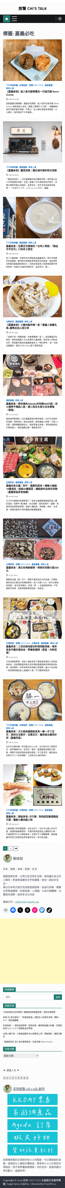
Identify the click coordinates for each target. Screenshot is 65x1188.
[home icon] (6, 18)
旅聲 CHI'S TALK (32, 8)
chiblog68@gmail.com (27, 901)
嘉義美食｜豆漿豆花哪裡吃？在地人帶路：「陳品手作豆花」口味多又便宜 (32, 248)
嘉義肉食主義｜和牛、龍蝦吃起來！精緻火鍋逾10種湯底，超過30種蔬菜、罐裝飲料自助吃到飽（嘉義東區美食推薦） (31, 489)
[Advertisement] (32, 951)
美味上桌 (10, 88)
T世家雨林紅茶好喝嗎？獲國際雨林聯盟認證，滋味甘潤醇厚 (29, 1012)
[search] (60, 19)
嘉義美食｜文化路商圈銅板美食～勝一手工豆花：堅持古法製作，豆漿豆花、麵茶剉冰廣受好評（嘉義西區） (31, 734)
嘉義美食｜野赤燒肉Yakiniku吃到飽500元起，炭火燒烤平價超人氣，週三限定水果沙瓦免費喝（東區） (32, 407)
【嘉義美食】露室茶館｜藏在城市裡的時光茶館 (31, 170)
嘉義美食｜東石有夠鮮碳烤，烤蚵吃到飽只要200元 (32, 569)
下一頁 (16, 848)
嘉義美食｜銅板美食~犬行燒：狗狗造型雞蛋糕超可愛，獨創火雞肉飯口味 (32, 818)
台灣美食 (10, 321)
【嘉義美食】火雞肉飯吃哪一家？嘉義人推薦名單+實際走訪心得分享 (31, 326)
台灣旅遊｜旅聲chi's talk (31, 85)
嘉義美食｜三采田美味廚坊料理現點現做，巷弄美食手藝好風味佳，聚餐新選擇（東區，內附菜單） (31, 649)
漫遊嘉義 (49, 85)
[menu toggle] (14, 18)
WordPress (50, 1183)
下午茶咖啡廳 (12, 85)
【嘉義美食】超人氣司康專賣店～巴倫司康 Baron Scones (32, 93)
